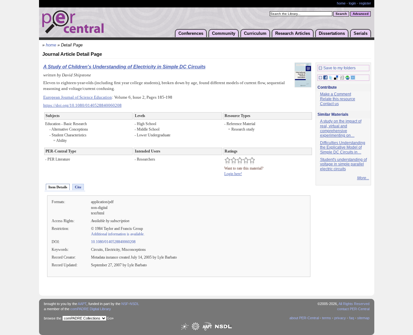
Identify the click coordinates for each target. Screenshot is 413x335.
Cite (78, 187)
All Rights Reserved (353, 304)
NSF (124, 304)
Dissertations (332, 33)
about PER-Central (304, 318)
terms (326, 318)
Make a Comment (335, 94)
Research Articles (292, 33)
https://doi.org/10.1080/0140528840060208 (82, 105)
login (352, 3)
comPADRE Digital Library (90, 309)
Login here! (233, 174)
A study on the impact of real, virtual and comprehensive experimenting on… (340, 128)
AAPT (82, 304)
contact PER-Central (353, 309)
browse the (52, 318)
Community (223, 33)
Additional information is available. (118, 234)
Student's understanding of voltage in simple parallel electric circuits (343, 164)
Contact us (329, 104)
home (341, 3)
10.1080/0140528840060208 (113, 242)
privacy (340, 318)
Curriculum (255, 33)
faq (351, 318)
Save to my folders (339, 68)
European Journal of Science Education (77, 97)
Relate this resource (337, 99)
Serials (361, 33)
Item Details (57, 187)
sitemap (363, 318)
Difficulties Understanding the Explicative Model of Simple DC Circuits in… (342, 147)
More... (363, 178)
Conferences (190, 33)
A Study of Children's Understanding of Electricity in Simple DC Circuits (124, 66)
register (365, 3)
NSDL (134, 304)
